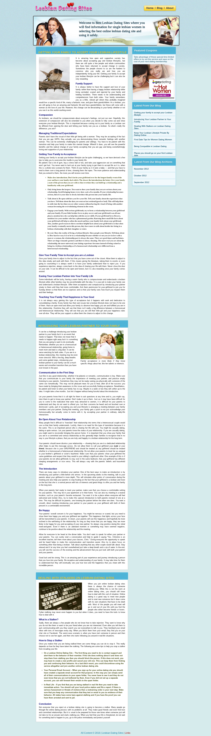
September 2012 (141, 182)
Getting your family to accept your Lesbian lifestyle (82, 52)
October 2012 (140, 175)
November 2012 (141, 169)
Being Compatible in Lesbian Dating (150, 146)
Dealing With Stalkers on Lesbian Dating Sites (76, 578)
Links (127, 733)
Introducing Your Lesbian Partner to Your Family (79, 325)
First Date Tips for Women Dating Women (153, 139)
